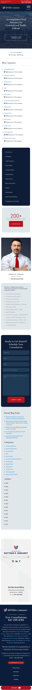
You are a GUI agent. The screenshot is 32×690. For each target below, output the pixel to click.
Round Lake (14, 640)
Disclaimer (16, 671)
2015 (6, 517)
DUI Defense (8, 156)
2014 (6, 521)
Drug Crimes (7, 82)
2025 (6, 486)
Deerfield (20, 631)
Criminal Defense (9, 69)
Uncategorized (8, 132)
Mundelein (5, 638)
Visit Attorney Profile (17, 279)
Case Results (16, 223)
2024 (6, 490)
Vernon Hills (26, 640)
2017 (6, 510)
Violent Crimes (9, 179)
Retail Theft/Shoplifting (11, 196)
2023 (6, 493)
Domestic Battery (9, 75)
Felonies (7, 187)
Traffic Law (7, 125)
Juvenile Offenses (9, 170)
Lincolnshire (24, 636)
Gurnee (3, 633)
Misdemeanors (9, 192)
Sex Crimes (7, 119)
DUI (5, 88)
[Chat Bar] (16, 688)
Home (12, 52)
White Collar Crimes (10, 183)
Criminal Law (8, 152)
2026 (6, 483)
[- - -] (28, 6)
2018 (6, 507)
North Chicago (13, 638)
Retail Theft (7, 113)
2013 (6, 524)
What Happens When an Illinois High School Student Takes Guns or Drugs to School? (17, 422)
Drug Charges (8, 165)
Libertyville (16, 636)
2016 (6, 514)
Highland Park (10, 633)
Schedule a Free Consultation (16, 37)
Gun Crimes (7, 94)
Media (16, 52)
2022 (6, 497)
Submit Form (16, 399)
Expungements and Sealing (12, 201)
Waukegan (10, 642)
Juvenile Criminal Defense (12, 100)
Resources (16, 675)
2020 (6, 503)
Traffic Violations (9, 161)
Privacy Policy (16, 667)
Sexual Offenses (9, 174)
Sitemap (16, 679)
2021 (6, 500)
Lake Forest (24, 633)
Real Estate (7, 107)
